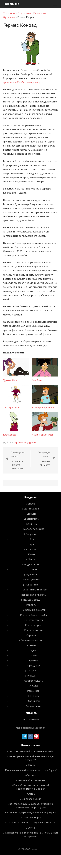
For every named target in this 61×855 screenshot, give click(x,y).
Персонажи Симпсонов (34, 589)
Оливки (31, 793)
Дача (33, 650)
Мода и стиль (31, 564)
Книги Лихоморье (31, 817)
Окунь (31, 764)
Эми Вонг (37, 380)
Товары (31, 670)
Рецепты (31, 604)
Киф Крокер (9, 434)
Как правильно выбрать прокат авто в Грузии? (31, 770)
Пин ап (34, 569)
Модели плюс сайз (33, 528)
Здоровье (31, 533)
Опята (31, 827)
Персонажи (24, 12)
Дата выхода (31, 508)
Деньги (31, 513)
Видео (31, 503)
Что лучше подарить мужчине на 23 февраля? (31, 812)
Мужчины (31, 574)
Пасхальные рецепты (33, 609)
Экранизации (33, 706)
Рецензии (33, 695)
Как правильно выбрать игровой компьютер (31, 822)
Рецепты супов (33, 625)
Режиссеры (33, 690)
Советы (31, 645)
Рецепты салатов (33, 619)
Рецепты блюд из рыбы (33, 614)
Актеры (34, 685)
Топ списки (9, 12)
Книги (31, 554)
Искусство (31, 549)
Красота (33, 660)
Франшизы (33, 700)
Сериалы (31, 635)
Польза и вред (31, 599)
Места (31, 559)
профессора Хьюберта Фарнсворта (23, 82)
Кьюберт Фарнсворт (43, 407)
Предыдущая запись (18, 460)
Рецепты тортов (33, 630)
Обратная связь (31, 719)
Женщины (31, 523)
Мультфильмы (31, 579)
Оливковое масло (31, 798)
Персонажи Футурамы (25, 442)
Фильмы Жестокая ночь (31, 780)
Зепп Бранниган (11, 407)
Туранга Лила (10, 380)
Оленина (31, 775)
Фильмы (31, 675)
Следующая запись (44, 458)
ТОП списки (11, 3)
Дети (34, 655)
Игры (31, 544)
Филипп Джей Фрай (42, 434)
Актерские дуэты (33, 680)
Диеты (34, 538)
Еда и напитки (31, 518)
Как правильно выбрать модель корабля (31, 751)
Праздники (33, 665)
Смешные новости (31, 640)
